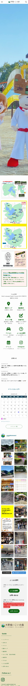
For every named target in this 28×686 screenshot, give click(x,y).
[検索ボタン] (26, 2)
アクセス (5, 660)
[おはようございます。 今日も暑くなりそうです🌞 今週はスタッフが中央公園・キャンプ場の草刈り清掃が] (20, 472)
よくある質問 (6, 663)
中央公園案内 (14, 89)
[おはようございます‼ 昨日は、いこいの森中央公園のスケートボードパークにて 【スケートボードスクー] (7, 564)
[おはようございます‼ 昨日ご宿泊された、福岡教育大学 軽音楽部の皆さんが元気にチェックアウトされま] (20, 524)
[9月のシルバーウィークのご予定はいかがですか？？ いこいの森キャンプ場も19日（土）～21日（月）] (20, 485)
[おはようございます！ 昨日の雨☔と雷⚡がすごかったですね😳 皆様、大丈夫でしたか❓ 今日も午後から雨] (7, 445)
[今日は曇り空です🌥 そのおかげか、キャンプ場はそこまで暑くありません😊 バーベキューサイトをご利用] (20, 511)
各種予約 (5, 657)
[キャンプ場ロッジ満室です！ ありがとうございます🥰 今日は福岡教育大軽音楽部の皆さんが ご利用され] (7, 538)
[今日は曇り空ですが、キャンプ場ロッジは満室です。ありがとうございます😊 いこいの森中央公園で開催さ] (20, 551)
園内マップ (5, 648)
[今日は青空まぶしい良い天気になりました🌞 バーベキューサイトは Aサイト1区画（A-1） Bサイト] (20, 498)
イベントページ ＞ (5, 421)
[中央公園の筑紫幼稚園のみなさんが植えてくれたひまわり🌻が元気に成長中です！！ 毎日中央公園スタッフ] (7, 551)
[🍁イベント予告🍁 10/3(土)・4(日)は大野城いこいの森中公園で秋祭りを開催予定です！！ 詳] (7, 511)
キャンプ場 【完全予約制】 (9, 654)
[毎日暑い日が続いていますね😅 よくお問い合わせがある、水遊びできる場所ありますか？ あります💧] (20, 459)
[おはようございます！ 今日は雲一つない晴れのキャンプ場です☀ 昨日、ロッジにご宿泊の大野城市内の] (7, 472)
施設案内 (5, 651)
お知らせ (5, 642)
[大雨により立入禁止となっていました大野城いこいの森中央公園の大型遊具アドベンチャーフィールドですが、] (20, 445)
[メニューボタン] (2, 2)
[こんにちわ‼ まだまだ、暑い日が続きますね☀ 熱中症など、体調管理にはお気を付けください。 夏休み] (7, 485)
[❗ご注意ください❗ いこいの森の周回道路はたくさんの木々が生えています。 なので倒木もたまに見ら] (7, 498)
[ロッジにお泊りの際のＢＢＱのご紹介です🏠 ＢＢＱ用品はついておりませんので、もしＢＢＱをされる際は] (7, 524)
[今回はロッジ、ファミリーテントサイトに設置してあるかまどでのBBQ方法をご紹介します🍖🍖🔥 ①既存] (7, 459)
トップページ (6, 639)
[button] (12, 173)
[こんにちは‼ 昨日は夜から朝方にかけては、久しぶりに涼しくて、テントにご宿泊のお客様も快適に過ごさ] (20, 538)
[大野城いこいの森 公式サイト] (14, 2)
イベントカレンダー (14, 389)
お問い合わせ (14, 611)
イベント (5, 645)
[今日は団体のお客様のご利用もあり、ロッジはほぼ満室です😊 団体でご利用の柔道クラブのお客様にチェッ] (20, 564)
